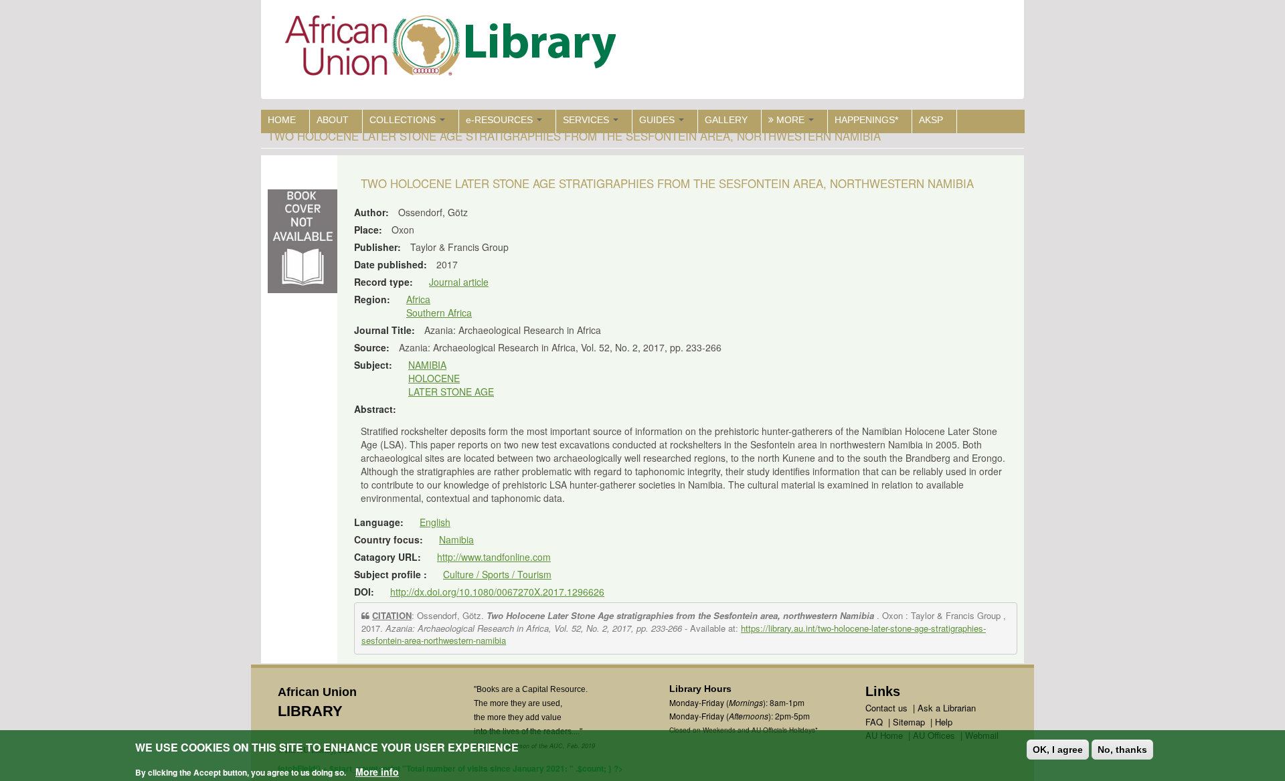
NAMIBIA (427, 364)
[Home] (453, 48)
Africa (418, 299)
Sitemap (909, 721)
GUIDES (658, 119)
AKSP (931, 119)
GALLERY (726, 119)
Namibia (456, 539)
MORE (790, 119)
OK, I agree (1058, 749)
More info (377, 771)
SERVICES (587, 119)
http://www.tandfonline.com (494, 556)
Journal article (459, 281)
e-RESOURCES (500, 119)
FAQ (874, 721)
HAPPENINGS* (866, 119)
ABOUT (333, 119)
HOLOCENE (434, 378)
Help (943, 721)
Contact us (886, 707)
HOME (282, 119)
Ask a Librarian (947, 707)
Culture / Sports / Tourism (497, 574)
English (435, 522)
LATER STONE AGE (451, 391)
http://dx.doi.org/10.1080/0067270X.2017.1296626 (497, 591)
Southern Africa (439, 312)
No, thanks (1122, 749)
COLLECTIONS (403, 119)
